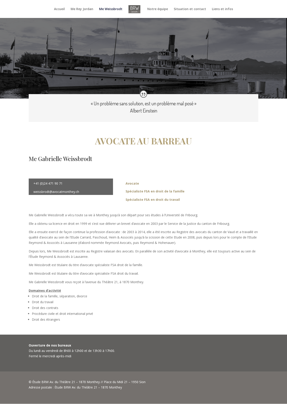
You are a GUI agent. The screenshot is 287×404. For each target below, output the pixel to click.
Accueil (59, 9)
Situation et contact (190, 9)
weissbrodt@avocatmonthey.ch (56, 192)
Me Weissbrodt (110, 9)
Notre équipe (157, 9)
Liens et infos (222, 9)
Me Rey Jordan (82, 9)
